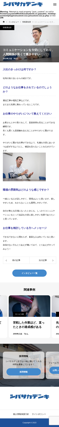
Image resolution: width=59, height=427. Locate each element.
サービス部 (19, 314)
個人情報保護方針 (21, 414)
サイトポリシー (39, 414)
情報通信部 (7, 28)
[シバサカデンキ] (23, 4)
